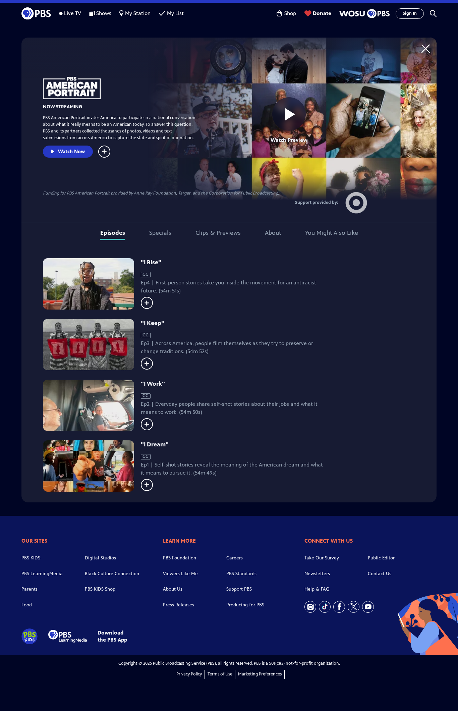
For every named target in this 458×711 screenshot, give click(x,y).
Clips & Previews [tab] (218, 232)
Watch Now (71, 151)
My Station (138, 13)
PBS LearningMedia (42, 574)
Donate (322, 13)
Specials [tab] (160, 232)
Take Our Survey (321, 558)
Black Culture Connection (112, 574)
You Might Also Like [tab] (331, 232)
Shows (103, 13)
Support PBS (239, 589)
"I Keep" (152, 323)
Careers (234, 558)
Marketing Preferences (260, 674)
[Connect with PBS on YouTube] (368, 607)
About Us (172, 589)
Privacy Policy (189, 674)
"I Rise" (151, 262)
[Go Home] (425, 48)
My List (175, 13)
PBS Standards (241, 574)
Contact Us (379, 574)
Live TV (72, 13)
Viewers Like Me (180, 574)
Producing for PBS (245, 605)
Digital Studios (100, 558)
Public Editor (381, 558)
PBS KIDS (30, 558)
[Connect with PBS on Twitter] (353, 607)
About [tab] (273, 232)
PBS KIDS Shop (100, 589)
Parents (29, 589)
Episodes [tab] (112, 232)
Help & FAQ (317, 589)
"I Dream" (155, 444)
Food (26, 605)
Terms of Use (220, 674)
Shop (290, 13)
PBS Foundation (179, 558)
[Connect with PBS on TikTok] (325, 607)
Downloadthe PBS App (112, 636)
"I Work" (153, 383)
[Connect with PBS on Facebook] (339, 607)
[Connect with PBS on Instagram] (310, 607)
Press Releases (178, 605)
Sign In (410, 13)
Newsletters (317, 574)
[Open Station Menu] (363, 13)
